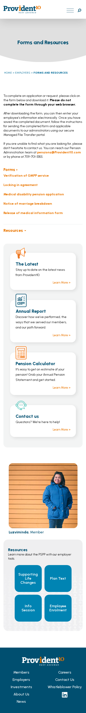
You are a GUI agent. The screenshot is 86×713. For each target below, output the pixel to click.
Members (21, 672)
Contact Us (64, 679)
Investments (21, 687)
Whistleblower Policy (65, 687)
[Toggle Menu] (70, 10)
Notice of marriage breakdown (27, 204)
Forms (9, 169)
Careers (64, 672)
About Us (21, 694)
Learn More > (61, 282)
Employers (21, 679)
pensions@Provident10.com (59, 152)
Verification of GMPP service (26, 176)
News (21, 701)
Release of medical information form (33, 213)
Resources (13, 230)
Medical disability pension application (33, 194)
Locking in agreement (20, 185)
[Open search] (79, 10)
